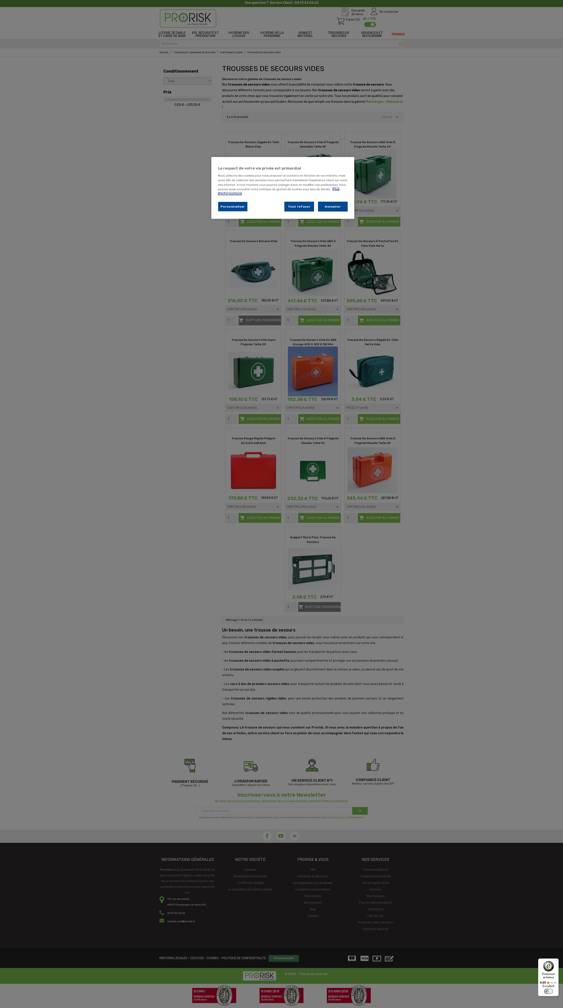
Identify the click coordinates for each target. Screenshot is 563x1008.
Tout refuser (299, 206)
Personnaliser (233, 206)
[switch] (548, 991)
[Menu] (556, 961)
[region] (282, 188)
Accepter (333, 206)
